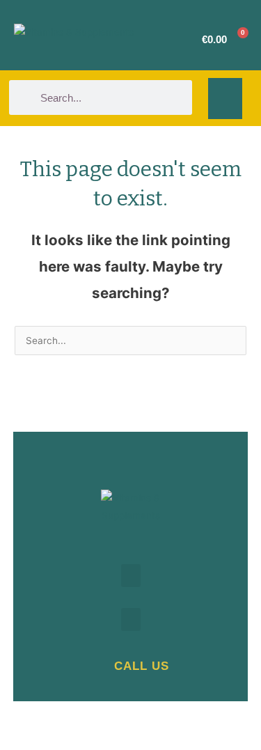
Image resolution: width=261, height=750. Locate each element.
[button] (225, 98)
